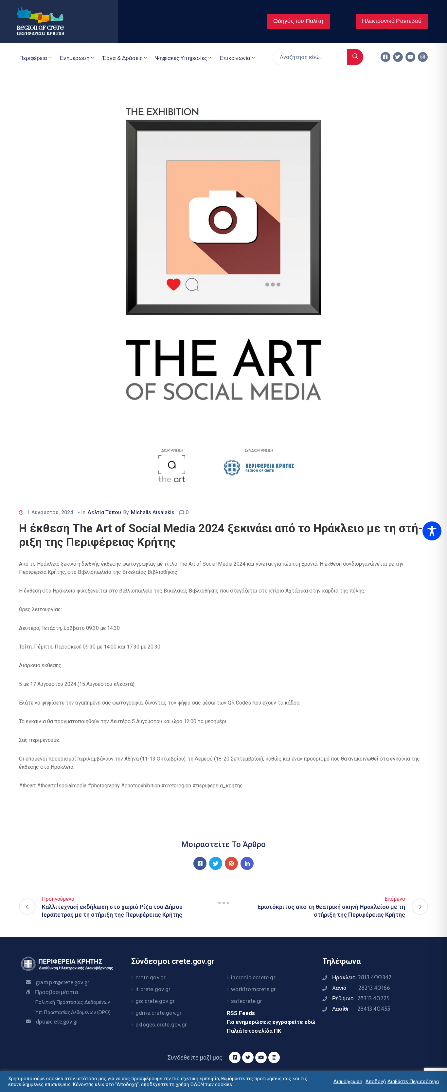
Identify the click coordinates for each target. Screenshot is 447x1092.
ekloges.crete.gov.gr (161, 1024)
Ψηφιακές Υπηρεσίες (181, 58)
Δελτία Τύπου (104, 512)
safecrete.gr (246, 1001)
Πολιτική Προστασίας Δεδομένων (72, 1002)
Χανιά (361, 988)
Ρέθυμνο (360, 998)
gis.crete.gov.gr (155, 1001)
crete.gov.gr (150, 977)
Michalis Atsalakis (152, 512)
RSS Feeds (241, 1013)
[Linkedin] (247, 863)
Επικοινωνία (235, 58)
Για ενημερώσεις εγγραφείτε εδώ (271, 1022)
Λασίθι (361, 1009)
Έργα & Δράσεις (122, 58)
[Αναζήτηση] (355, 57)
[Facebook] (199, 863)
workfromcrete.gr (253, 989)
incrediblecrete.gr (253, 977)
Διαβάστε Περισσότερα (413, 1081)
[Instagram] (423, 57)
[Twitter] (398, 57)
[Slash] (223, 902)
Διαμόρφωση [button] (347, 1081)
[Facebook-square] (385, 57)
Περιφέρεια (33, 58)
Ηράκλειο (361, 977)
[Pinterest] (231, 863)
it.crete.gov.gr (152, 989)
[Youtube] (410, 57)
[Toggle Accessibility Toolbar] (432, 531)
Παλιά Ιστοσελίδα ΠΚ (254, 1030)
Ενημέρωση (74, 58)
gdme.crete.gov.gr (158, 1012)
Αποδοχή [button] (376, 1081)
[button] (298, 21)
